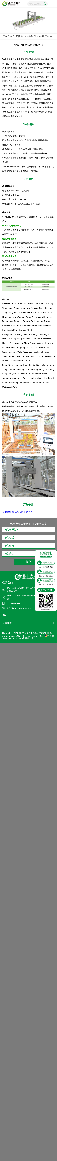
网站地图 (29, 638)
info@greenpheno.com (19, 608)
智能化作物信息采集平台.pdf (17, 511)
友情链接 (7, 623)
